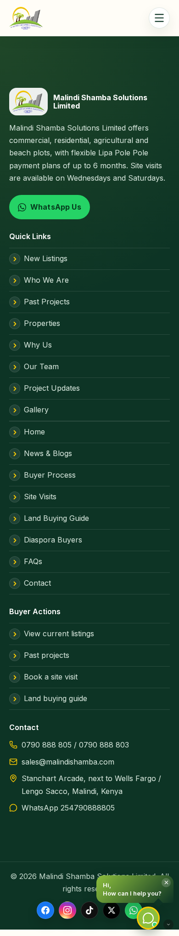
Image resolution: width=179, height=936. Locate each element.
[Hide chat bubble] (168, 924)
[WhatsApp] (133, 910)
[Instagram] (67, 910)
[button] (134, 889)
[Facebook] (45, 910)
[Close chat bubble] (166, 882)
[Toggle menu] (159, 18)
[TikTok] (89, 910)
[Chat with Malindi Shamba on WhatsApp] (148, 918)
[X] (111, 910)
